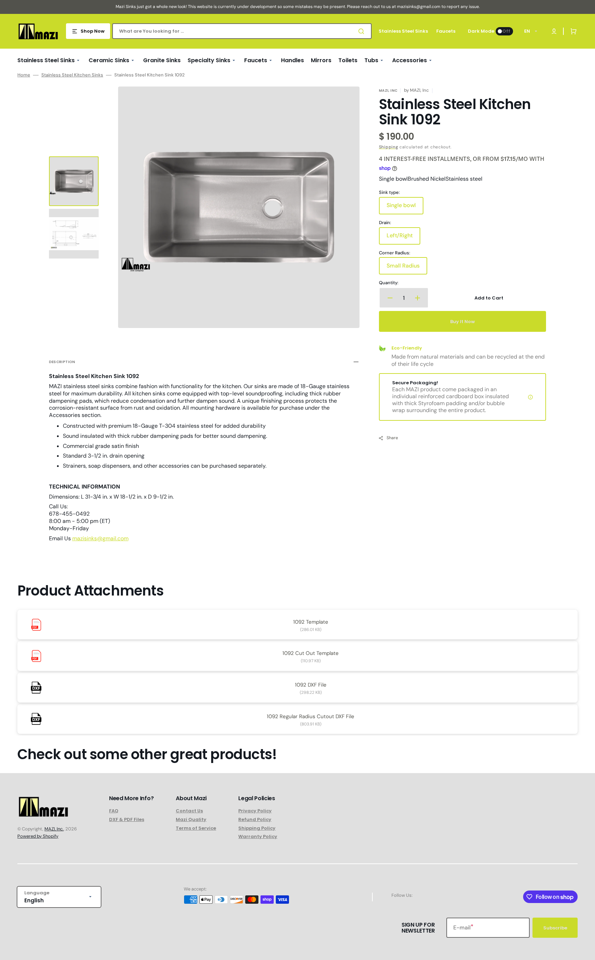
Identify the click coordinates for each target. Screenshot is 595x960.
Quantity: (388, 283)
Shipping (388, 147)
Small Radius (407, 268)
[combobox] (242, 31)
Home (23, 75)
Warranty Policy (257, 836)
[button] (572, 31)
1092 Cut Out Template (310, 653)
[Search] (363, 31)
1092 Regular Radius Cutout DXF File (310, 716)
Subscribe (555, 928)
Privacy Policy (255, 811)
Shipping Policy (256, 828)
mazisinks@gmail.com (100, 538)
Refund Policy (254, 819)
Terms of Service (196, 828)
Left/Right (403, 238)
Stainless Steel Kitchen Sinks (72, 75)
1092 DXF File (311, 684)
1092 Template (310, 621)
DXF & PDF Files (126, 819)
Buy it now (462, 321)
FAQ (113, 811)
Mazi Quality (191, 819)
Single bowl (405, 208)
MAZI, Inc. (54, 829)
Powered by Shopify (37, 836)
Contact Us (189, 811)
